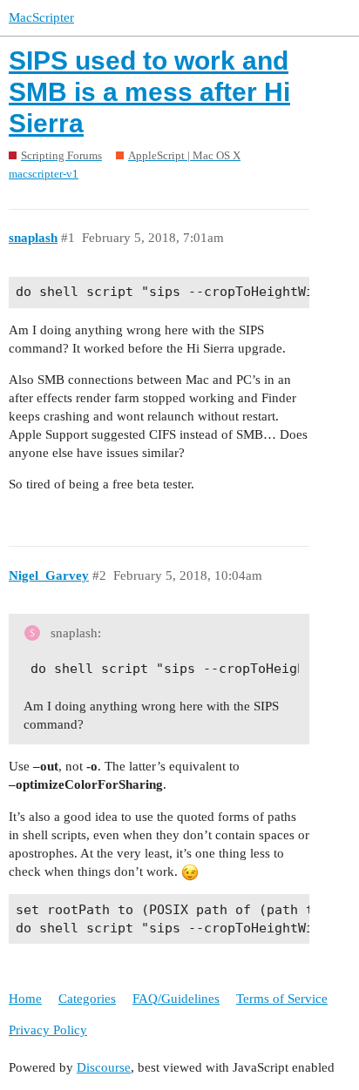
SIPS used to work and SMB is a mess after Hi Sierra (149, 92)
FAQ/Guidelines (176, 999)
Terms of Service (282, 999)
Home (25, 999)
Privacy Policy (48, 1030)
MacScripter (41, 17)
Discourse (104, 1067)
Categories (87, 999)
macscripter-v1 (43, 173)
